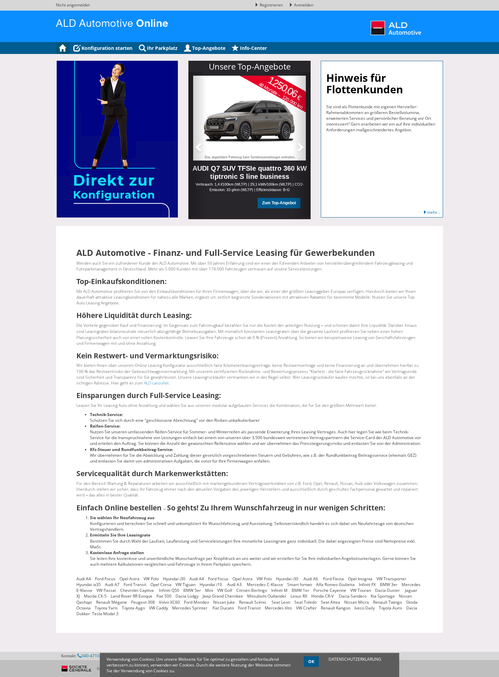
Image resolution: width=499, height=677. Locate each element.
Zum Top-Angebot (279, 203)
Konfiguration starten (106, 48)
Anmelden (303, 5)
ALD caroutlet (156, 383)
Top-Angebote (208, 48)
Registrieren (271, 5)
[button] (197, 145)
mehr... (433, 212)
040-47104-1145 (97, 656)
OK (311, 661)
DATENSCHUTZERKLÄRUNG (355, 659)
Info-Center (253, 48)
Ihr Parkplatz (162, 48)
